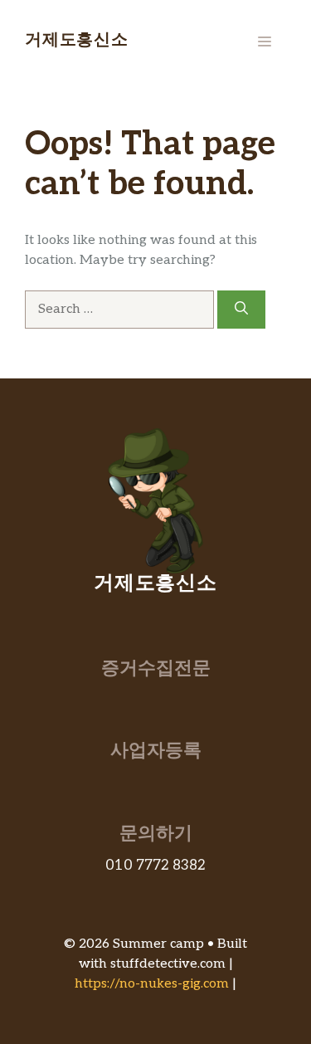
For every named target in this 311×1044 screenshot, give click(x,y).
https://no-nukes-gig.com (152, 984)
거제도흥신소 (77, 41)
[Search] (241, 309)
